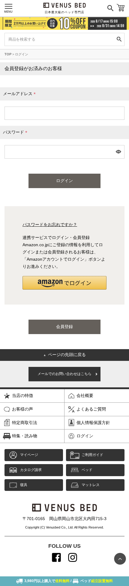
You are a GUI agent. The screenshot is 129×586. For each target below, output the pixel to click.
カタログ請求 (31, 470)
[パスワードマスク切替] (118, 151)
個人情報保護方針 (93, 422)
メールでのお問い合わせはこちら (65, 374)
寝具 (23, 485)
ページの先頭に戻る (64, 354)
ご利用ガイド (92, 455)
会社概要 (84, 395)
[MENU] (8, 6)
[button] (64, 283)
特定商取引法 (24, 422)
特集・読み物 (24, 435)
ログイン (84, 435)
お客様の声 (22, 409)
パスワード (16, 133)
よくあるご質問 (91, 409)
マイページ (29, 455)
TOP (7, 54)
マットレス (91, 485)
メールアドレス (20, 94)
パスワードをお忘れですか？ (49, 224)
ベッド (87, 470)
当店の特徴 (22, 395)
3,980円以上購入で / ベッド (68, 581)
